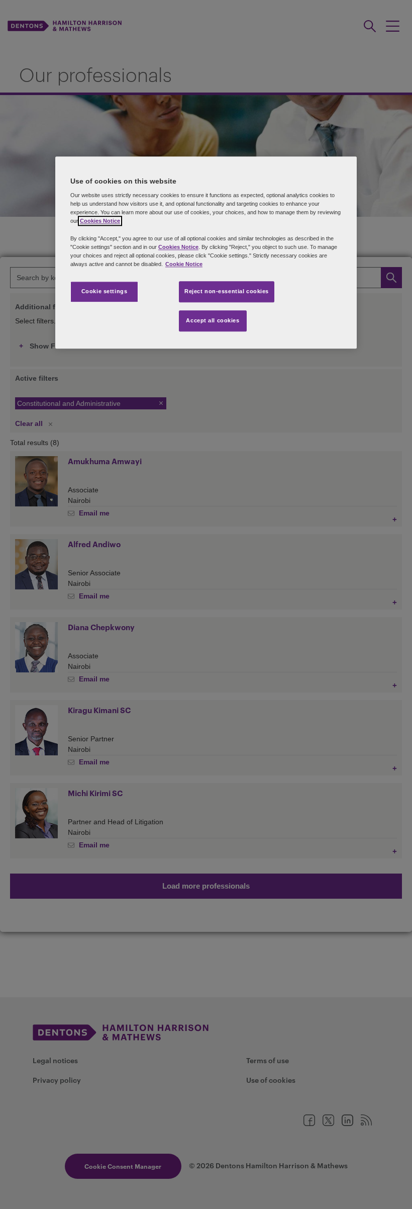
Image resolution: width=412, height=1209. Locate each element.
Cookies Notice (100, 221)
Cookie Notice (183, 264)
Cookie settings (104, 291)
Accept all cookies (212, 320)
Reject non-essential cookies (226, 291)
